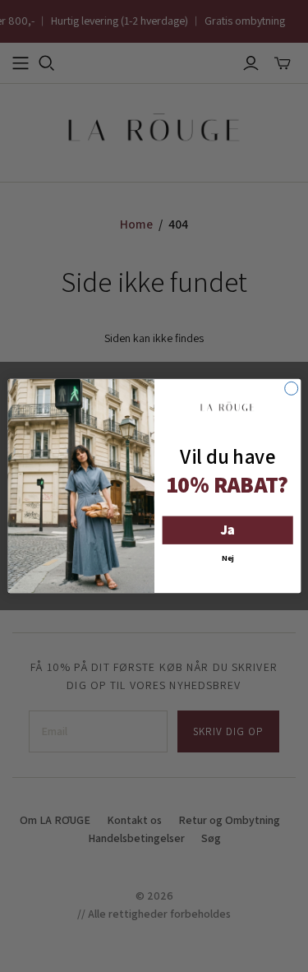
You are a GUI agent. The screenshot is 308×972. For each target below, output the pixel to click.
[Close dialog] (290, 388)
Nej (227, 557)
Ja (227, 530)
